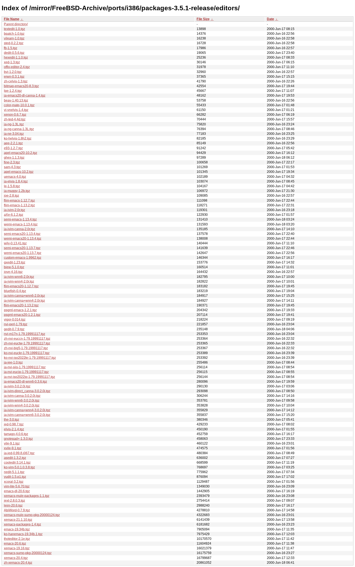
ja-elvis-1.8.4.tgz (16, 181)
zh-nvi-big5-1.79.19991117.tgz (26, 348)
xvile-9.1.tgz (12, 448)
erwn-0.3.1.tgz (14, 76)
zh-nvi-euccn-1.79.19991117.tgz (27, 338)
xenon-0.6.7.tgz (15, 114)
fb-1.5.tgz (10, 48)
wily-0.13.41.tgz (15, 243)
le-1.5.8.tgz (12, 186)
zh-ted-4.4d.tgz (14, 119)
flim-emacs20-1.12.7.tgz (21, 286)
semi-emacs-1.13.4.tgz (20, 219)
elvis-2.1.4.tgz (14, 429)
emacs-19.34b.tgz (17, 529)
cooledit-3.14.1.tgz (17, 462)
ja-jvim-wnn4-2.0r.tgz (19, 281)
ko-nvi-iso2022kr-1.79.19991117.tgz (30, 357)
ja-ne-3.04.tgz (14, 133)
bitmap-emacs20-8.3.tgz (21, 86)
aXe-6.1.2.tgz (13, 214)
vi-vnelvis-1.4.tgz (16, 110)
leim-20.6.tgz (13, 505)
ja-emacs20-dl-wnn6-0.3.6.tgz (25, 381)
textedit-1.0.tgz (14, 29)
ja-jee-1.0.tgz (13, 362)
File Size (203, 19)
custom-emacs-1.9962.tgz (22, 257)
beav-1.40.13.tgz (16, 100)
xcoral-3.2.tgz (13, 481)
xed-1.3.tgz (12, 62)
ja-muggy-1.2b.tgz (17, 191)
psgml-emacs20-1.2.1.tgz (22, 314)
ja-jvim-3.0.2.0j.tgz (17, 386)
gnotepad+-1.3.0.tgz (18, 438)
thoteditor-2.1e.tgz (17, 538)
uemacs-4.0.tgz (15, 176)
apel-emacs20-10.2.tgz (20, 153)
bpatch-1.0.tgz (14, 33)
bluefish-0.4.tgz (15, 291)
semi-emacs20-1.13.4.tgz (22, 234)
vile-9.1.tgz (12, 443)
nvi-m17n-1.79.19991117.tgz (24, 334)
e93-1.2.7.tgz (13, 148)
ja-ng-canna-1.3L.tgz (19, 129)
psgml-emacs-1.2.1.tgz (20, 310)
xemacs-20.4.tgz (16, 558)
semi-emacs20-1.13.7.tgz (22, 248)
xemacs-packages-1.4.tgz (22, 524)
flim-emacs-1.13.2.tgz (19, 205)
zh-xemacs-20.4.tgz (18, 562)
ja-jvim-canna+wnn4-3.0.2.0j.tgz (27, 410)
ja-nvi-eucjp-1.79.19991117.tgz (26, 372)
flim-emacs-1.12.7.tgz (19, 200)
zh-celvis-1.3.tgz (16, 81)
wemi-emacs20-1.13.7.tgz (22, 253)
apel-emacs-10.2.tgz (18, 171)
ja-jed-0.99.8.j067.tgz (19, 453)
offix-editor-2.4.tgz (17, 67)
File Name (11, 19)
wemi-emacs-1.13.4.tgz (21, 224)
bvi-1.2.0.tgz (13, 72)
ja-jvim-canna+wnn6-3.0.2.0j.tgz (27, 415)
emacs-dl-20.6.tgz (17, 491)
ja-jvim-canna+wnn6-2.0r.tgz (24, 295)
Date (270, 19)
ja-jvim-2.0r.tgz (14, 210)
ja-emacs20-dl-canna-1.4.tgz (24, 95)
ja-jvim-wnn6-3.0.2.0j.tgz (21, 400)
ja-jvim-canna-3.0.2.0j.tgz (22, 395)
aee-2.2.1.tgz (13, 143)
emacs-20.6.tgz (15, 543)
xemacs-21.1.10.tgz (18, 519)
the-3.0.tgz (11, 419)
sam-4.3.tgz (12, 167)
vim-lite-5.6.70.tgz (17, 486)
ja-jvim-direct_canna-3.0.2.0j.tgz (27, 391)
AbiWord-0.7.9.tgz (17, 510)
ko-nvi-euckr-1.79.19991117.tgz (27, 353)
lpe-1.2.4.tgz (13, 90)
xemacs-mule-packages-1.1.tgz (26, 496)
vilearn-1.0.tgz (14, 38)
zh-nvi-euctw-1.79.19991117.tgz (27, 343)
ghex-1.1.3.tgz (14, 157)
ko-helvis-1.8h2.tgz (17, 138)
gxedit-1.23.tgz (14, 262)
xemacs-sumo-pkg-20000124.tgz (28, 553)
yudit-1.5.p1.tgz (15, 476)
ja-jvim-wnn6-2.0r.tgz (19, 276)
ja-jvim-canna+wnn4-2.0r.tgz (24, 300)
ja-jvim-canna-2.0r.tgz (19, 229)
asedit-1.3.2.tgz (15, 458)
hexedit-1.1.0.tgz (16, 57)
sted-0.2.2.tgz (13, 43)
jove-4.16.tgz (13, 272)
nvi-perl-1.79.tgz (15, 324)
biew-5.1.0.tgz (14, 267)
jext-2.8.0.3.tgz (14, 500)
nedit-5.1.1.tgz (14, 472)
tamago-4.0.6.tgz (16, 434)
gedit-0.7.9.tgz (14, 329)
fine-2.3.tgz (12, 162)
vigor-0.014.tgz (14, 319)
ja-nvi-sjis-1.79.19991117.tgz (25, 367)
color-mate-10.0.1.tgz (19, 105)
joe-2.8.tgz (11, 195)
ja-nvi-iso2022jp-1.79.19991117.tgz (29, 377)
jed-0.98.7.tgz (14, 424)
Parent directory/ (16, 24)
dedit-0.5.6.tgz (14, 52)
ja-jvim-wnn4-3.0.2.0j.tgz (21, 405)
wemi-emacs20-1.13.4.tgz (22, 238)
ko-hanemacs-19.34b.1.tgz (23, 534)
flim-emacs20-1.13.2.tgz (21, 305)
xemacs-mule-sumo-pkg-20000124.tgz (32, 515)
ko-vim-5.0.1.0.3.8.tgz (19, 467)
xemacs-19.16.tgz (17, 548)
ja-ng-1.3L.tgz (14, 124)
